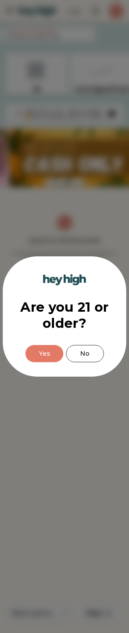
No (84, 353)
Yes (44, 353)
